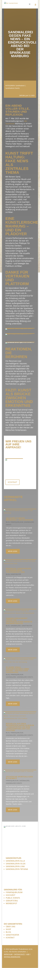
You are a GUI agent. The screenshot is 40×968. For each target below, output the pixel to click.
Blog (8, 522)
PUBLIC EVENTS (13, 898)
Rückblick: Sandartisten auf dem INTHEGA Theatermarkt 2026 (18, 570)
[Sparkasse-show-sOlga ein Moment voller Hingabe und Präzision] (20, 334)
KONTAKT (12, 482)
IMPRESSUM (8, 954)
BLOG (8, 932)
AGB (27, 954)
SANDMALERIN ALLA (15, 861)
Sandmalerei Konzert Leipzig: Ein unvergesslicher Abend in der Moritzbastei (19, 621)
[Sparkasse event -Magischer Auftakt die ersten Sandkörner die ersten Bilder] (20, 328)
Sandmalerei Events (12, 88)
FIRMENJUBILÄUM (14, 892)
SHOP (8, 929)
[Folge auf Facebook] (24, 963)
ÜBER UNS (10, 926)
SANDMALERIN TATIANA (17, 869)
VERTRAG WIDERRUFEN (12, 957)
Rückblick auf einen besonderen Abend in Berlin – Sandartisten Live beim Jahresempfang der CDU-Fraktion (20, 727)
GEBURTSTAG (12, 900)
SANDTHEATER (12, 935)
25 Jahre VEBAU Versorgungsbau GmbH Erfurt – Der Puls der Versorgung (17, 669)
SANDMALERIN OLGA (15, 863)
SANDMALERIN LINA (15, 866)
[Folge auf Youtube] (34, 963)
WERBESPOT (11, 903)
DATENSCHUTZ (19, 954)
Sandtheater (16, 574)
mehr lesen (12, 551)
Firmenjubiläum (17, 522)
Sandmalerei (20, 86)
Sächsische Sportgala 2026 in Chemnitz (19, 777)
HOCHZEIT (10, 895)
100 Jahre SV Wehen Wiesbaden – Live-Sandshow (19, 519)
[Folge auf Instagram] (29, 963)
